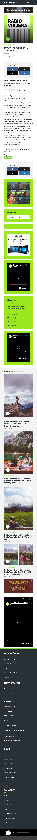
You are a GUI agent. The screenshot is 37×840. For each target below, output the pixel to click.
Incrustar (7, 100)
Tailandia (8, 157)
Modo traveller (10, 44)
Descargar (7, 98)
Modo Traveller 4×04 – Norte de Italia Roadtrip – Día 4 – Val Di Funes (18, 537)
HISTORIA (7, 800)
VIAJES (6, 795)
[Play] (8, 832)
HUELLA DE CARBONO (11, 673)
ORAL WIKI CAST (9, 777)
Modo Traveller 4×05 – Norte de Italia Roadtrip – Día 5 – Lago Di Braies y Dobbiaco (18, 480)
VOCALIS (7, 754)
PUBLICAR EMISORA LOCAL (12, 741)
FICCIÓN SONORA (9, 823)
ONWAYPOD (8, 764)
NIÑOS (6, 809)
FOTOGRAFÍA (8, 804)
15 (2, 833)
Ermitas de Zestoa (12, 321)
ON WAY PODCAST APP (11, 659)
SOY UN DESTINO (9, 711)
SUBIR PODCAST (9, 736)
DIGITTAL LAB (8, 768)
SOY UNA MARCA (9, 716)
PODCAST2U (8, 759)
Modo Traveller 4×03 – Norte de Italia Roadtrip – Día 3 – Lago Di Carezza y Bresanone (17, 572)
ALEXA (6, 689)
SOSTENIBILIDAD (9, 818)
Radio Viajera (10, 2)
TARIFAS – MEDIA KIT (11, 677)
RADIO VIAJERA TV (10, 773)
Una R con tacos (12, 314)
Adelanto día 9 (11, 318)
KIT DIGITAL (8, 720)
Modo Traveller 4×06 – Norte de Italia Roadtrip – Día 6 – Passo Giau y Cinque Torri (18, 424)
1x (32, 833)
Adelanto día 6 (11, 325)
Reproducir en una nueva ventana (20, 96)
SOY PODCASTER (9, 707)
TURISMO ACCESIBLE (10, 814)
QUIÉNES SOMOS (9, 663)
